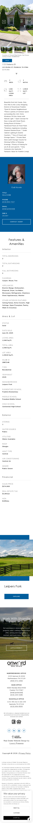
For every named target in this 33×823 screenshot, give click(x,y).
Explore (16, 596)
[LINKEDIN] (14, 730)
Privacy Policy (25, 753)
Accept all (16, 818)
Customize (16, 813)
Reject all (17, 808)
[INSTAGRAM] (9, 730)
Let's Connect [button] (16, 648)
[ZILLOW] (19, 730)
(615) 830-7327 (8, 202)
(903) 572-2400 (16, 681)
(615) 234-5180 (16, 695)
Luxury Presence (17, 743)
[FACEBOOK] (24, 730)
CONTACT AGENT (16, 222)
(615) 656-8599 (16, 706)
